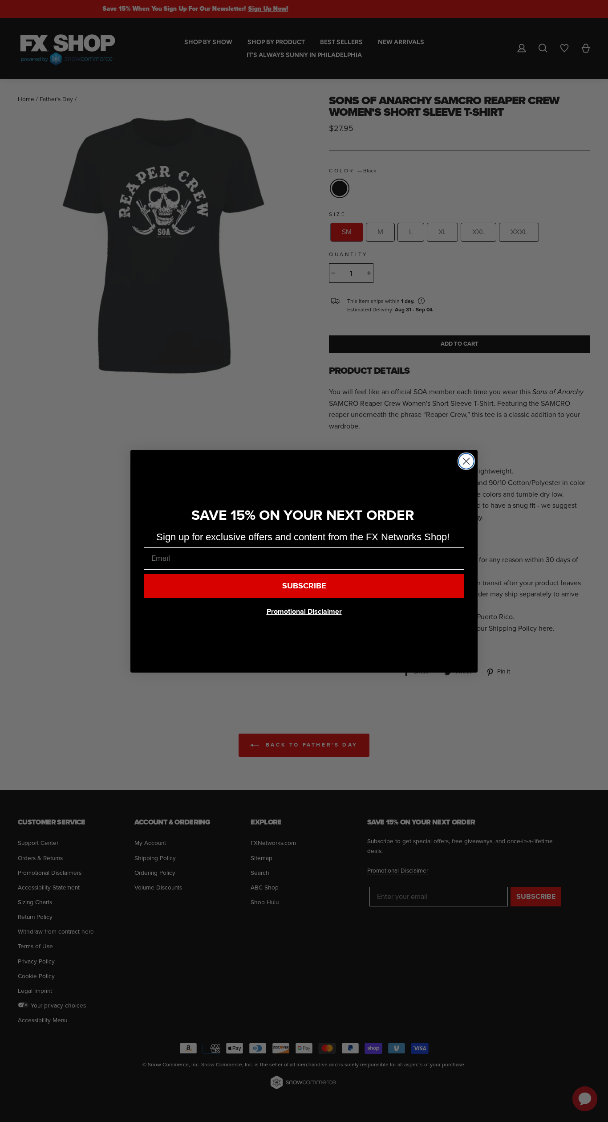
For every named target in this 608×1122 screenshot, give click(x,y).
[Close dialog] (466, 461)
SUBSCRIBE (304, 586)
